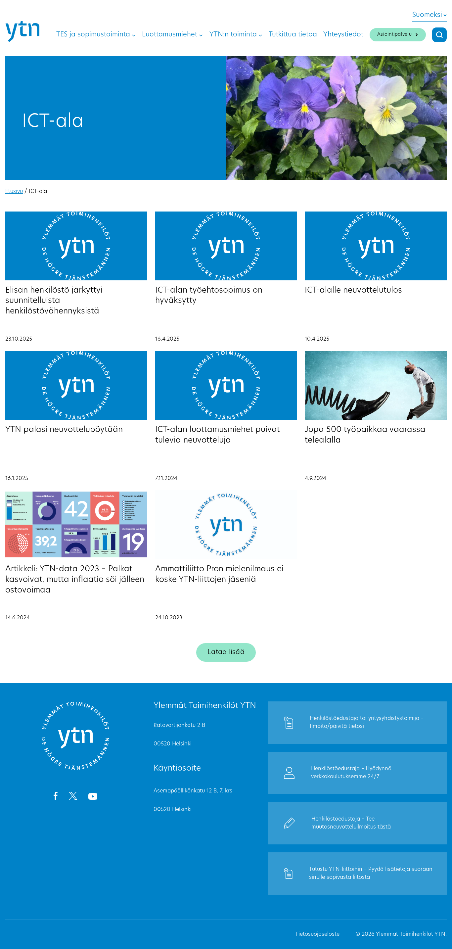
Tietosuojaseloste (317, 934)
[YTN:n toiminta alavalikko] (260, 35)
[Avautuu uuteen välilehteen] (55, 797)
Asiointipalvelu (394, 34)
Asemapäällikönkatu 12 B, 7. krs (193, 791)
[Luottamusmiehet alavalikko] (201, 35)
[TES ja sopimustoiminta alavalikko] (134, 35)
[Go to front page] (75, 769)
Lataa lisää (226, 652)
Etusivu (14, 191)
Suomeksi (427, 15)
